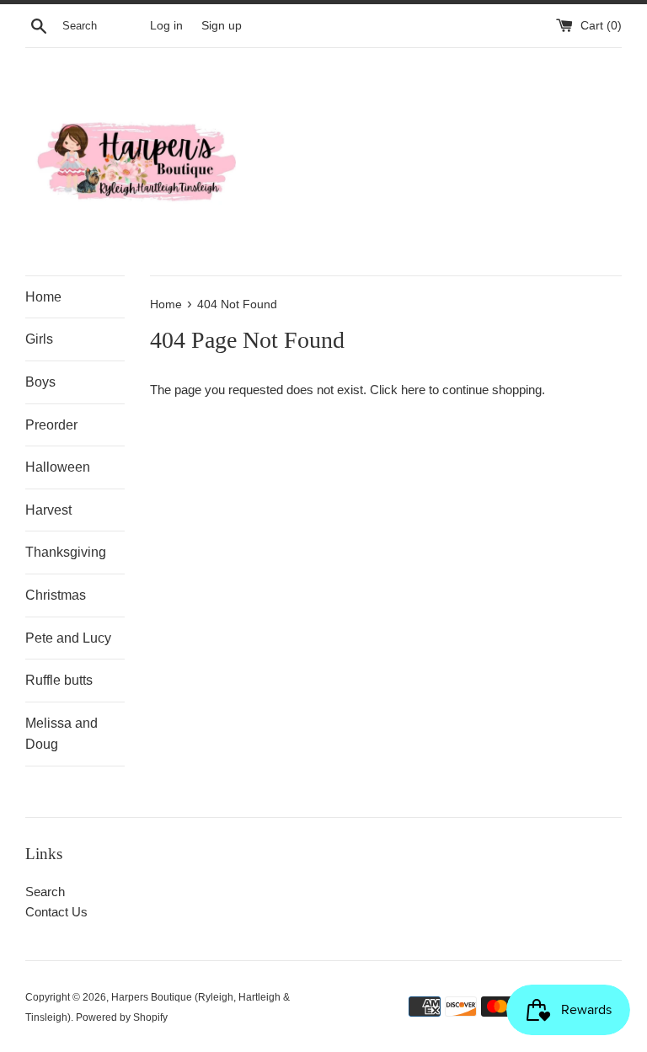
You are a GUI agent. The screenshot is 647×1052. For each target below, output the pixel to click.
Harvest (48, 510)
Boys (40, 382)
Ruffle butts (59, 680)
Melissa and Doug (61, 734)
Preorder (51, 425)
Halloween (57, 467)
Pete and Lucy (68, 638)
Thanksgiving (65, 552)
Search (45, 891)
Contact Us (56, 912)
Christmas (55, 595)
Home (43, 297)
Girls (39, 339)
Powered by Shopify (122, 1017)
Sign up (221, 25)
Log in (166, 25)
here (413, 389)
